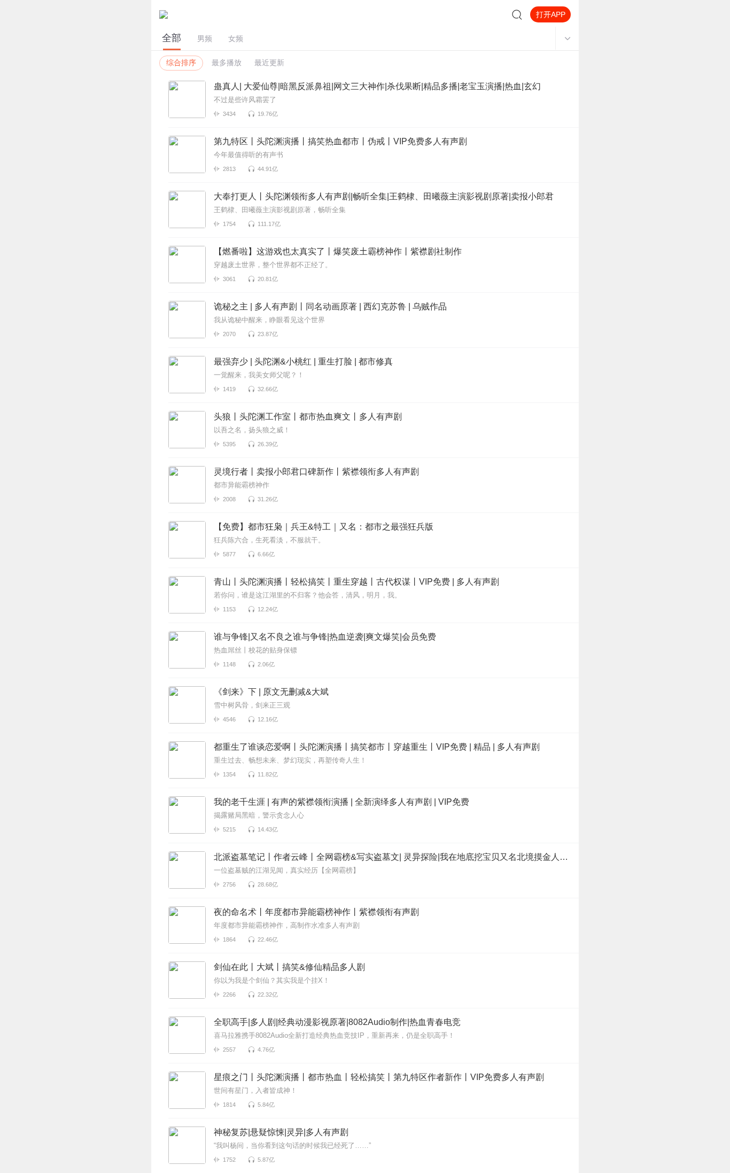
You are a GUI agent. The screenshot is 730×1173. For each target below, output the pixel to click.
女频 (235, 39)
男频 (204, 39)
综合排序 (181, 63)
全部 (171, 38)
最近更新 (269, 63)
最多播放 (227, 63)
